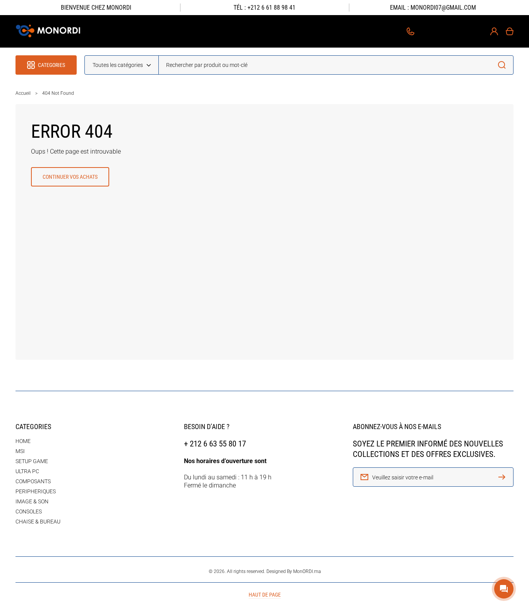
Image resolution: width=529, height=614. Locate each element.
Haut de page (265, 595)
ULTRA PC (27, 471)
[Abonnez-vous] (504, 477)
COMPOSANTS (33, 481)
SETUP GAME (31, 461)
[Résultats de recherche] (504, 65)
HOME (23, 441)
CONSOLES (28, 511)
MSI (20, 451)
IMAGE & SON (31, 501)
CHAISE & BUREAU (37, 521)
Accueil (23, 93)
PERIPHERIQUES (35, 491)
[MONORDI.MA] (48, 31)
